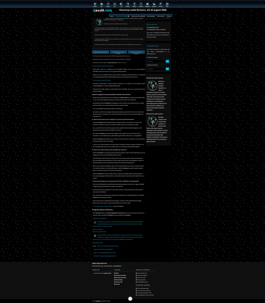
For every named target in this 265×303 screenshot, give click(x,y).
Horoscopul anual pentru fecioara (102, 80)
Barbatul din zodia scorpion (155, 114)
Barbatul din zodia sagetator (155, 78)
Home (112, 16)
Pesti (167, 6)
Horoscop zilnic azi (142, 273)
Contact (169, 16)
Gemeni (108, 6)
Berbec (95, 6)
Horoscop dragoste (142, 275)
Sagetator (147, 6)
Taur (102, 6)
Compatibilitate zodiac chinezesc (145, 295)
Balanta (134, 6)
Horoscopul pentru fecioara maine (101, 52)
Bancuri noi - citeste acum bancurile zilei (107, 246)
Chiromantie (160, 16)
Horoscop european (122, 16)
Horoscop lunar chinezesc (144, 290)
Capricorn (154, 6)
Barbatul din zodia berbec (99, 231)
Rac (115, 6)
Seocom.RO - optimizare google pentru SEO (105, 256)
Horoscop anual (141, 280)
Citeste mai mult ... (99, 229)
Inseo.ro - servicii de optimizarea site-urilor (105, 252)
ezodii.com (98, 301)
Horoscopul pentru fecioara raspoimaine (136, 53)
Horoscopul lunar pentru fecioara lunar (103, 66)
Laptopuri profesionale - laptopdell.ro (103, 249)
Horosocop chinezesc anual (144, 293)
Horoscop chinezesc (137, 16)
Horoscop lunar (141, 277)
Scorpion (141, 6)
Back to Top (130, 299)
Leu (121, 6)
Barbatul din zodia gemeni (100, 218)
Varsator (161, 6)
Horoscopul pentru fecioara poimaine (118, 53)
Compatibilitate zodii (142, 282)
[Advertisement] (132, 28)
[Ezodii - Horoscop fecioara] (102, 13)
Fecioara (128, 6)
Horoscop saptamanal (143, 288)
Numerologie (151, 16)
